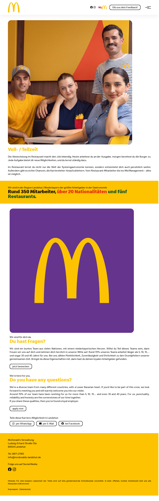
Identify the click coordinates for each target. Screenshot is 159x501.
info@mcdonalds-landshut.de (24, 457)
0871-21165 (18, 453)
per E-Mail (48, 423)
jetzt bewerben (20, 366)
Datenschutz (25, 489)
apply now (17, 408)
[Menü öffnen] (147, 7)
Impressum (13, 489)
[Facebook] (91, 7)
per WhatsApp (24, 423)
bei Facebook (72, 423)
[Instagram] (94, 7)
